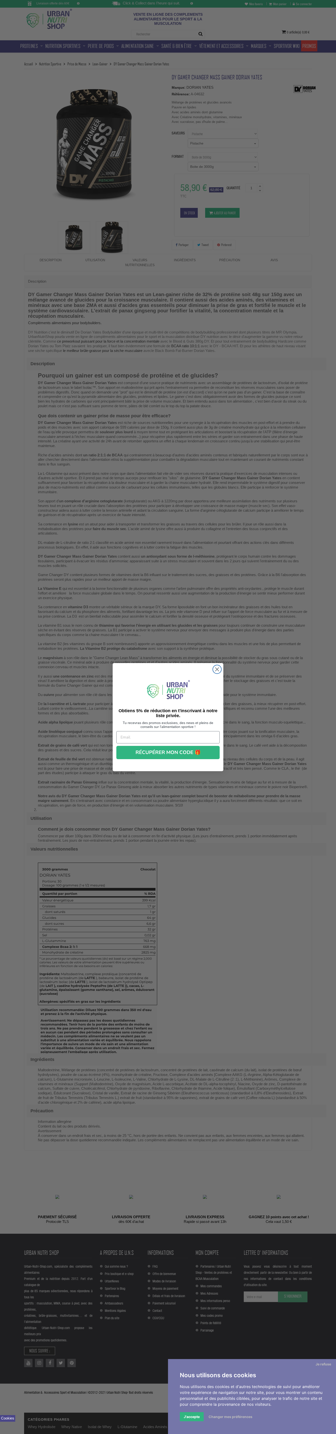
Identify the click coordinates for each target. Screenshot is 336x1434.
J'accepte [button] (192, 1417)
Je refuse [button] (323, 1364)
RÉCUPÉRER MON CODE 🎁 (168, 752)
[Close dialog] (217, 669)
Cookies (7, 1418)
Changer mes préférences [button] (230, 1417)
